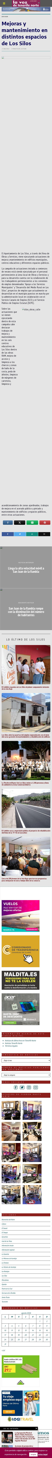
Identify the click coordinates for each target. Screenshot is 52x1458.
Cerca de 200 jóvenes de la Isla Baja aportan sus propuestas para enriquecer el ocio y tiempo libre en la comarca (24, 879)
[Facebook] (8, 534)
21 (32, 1335)
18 (12, 1335)
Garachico (5, 1237)
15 (40, 1330)
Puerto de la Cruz (7, 1289)
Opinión (4, 1284)
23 (47, 1335)
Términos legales (11, 1046)
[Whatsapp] (32, 534)
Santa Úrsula (5, 1297)
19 (18, 1335)
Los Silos (5, 16)
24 (5, 1339)
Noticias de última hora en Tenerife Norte (20, 1040)
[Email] (44, 534)
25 (12, 1339)
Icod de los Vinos (7, 1241)
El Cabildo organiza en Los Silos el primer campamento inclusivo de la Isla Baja (25, 688)
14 (33, 1330)
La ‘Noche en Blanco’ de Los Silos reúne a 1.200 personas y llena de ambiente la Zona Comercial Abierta (25, 783)
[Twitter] (20, 534)
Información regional (8, 1250)
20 (26, 1335)
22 (40, 1335)
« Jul (3, 1350)
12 (18, 1330)
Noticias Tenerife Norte (13, 1043)
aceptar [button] (33, 1454)
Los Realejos (5, 1271)
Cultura (4, 1224)
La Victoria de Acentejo (9, 1267)
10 (5, 1330)
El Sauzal (4, 1228)
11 (11, 1330)
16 (47, 1330)
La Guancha (5, 1254)
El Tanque (5, 1232)
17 (5, 1335)
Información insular (8, 1245)
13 (25, 1330)
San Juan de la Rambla (8, 1293)
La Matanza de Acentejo (9, 1258)
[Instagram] (29, 1087)
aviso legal (42, 1454)
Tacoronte (5, 1301)
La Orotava (5, 1263)
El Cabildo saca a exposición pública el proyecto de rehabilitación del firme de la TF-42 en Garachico (26, 831)
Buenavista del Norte (8, 1219)
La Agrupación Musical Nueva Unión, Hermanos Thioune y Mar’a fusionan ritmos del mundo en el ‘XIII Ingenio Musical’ (25, 1436)
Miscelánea (5, 1280)
